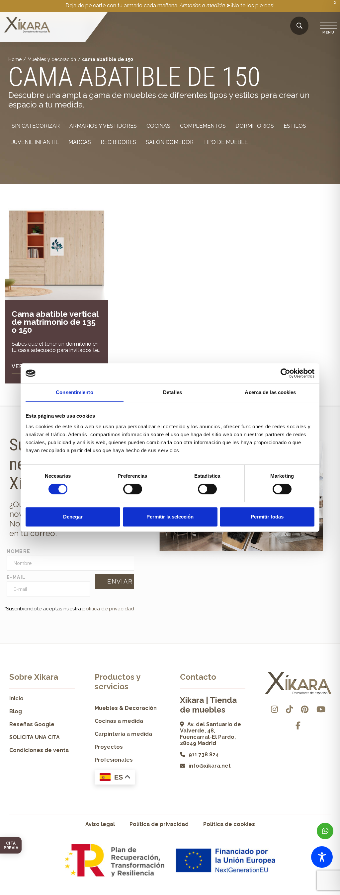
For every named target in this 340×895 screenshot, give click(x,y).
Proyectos (109, 747)
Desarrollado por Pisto (312, 892)
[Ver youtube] (320, 709)
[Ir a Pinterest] (304, 709)
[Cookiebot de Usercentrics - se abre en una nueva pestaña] (285, 373)
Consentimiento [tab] (74, 392)
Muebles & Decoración (126, 708)
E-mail (16, 577)
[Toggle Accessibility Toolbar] (321, 857)
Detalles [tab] (172, 392)
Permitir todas (267, 516)
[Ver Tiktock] (289, 709)
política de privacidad (108, 609)
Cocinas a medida (119, 721)
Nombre (18, 551)
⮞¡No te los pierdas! (250, 5)
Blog (15, 711)
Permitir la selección (170, 516)
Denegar (73, 516)
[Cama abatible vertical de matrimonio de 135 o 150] (56, 248)
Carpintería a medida (123, 734)
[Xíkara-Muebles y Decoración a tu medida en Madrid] (27, 25)
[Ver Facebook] (298, 725)
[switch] (132, 489)
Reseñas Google (31, 724)
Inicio (16, 698)
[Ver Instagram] (274, 709)
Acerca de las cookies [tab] (270, 392)
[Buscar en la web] (299, 26)
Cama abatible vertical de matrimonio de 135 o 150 (55, 322)
